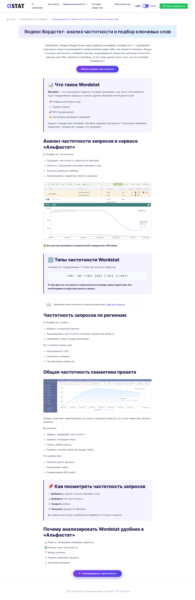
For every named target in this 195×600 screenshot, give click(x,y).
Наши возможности (74, 4)
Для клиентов (122, 4)
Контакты (53, 4)
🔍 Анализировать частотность (97, 573)
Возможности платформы (34, 19)
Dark (153, 5)
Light (138, 5)
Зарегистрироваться (175, 6)
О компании (37, 6)
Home (12, 19)
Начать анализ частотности (97, 69)
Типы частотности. (115, 304)
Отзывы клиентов (97, 6)
